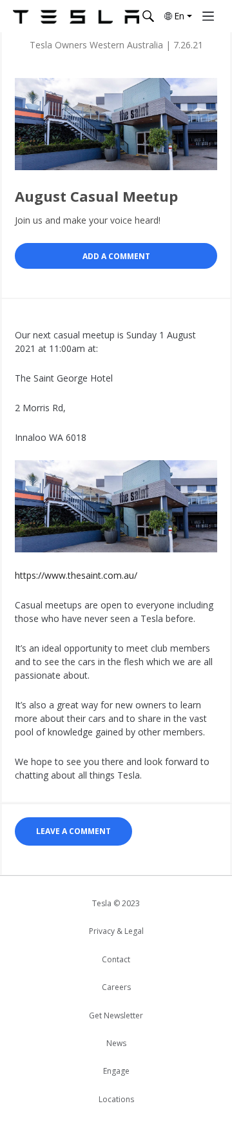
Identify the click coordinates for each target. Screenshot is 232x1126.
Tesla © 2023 (116, 903)
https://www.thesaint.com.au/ (76, 575)
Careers (116, 987)
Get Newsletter (116, 1015)
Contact (116, 959)
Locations (116, 1099)
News (116, 1043)
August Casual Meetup (96, 196)
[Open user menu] (208, 16)
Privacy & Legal (116, 931)
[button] (177, 16)
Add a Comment (116, 256)
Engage (116, 1070)
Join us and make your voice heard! (87, 220)
